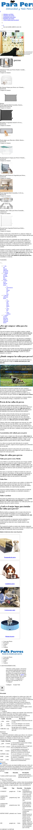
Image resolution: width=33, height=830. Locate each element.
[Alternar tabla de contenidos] (1, 263)
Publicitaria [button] (3, 732)
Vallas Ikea (7, 309)
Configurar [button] (8, 684)
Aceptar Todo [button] (16, 684)
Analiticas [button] (2, 709)
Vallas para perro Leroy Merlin (7, 303)
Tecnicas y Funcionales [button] (6, 779)
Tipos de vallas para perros (5, 297)
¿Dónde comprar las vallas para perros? (5, 276)
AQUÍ (22, 674)
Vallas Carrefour (8, 313)
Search (17, 31)
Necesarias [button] (2, 762)
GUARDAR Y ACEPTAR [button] (7, 829)
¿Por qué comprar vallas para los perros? (5, 268)
